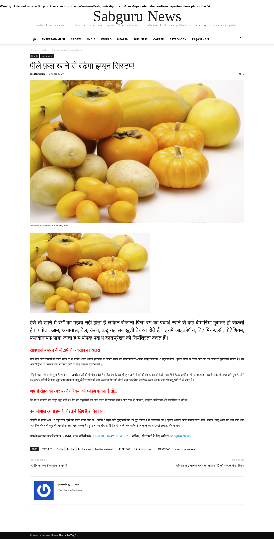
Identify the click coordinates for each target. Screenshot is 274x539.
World (106, 39)
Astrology (177, 39)
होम (34, 39)
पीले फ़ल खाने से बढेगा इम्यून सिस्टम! (82, 66)
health (70, 449)
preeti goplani (37, 73)
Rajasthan (200, 39)
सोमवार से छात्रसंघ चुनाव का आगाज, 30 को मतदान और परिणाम (210, 465)
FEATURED (47, 449)
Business (141, 39)
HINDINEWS (124, 449)
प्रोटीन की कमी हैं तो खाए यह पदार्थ (48, 465)
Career (158, 39)
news (177, 449)
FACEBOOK (101, 436)
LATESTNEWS (163, 449)
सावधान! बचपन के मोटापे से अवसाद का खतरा (65, 350)
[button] (239, 37)
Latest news (47, 56)
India (91, 39)
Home (33, 50)
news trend (190, 449)
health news (84, 449)
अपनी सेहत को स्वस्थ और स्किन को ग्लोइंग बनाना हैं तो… (73, 391)
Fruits (60, 449)
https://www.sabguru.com (70, 490)
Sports (76, 39)
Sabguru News (180, 436)
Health (122, 39)
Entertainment (53, 39)
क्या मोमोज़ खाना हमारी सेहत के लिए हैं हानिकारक (67, 411)
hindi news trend (104, 449)
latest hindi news (143, 449)
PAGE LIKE (123, 436)
